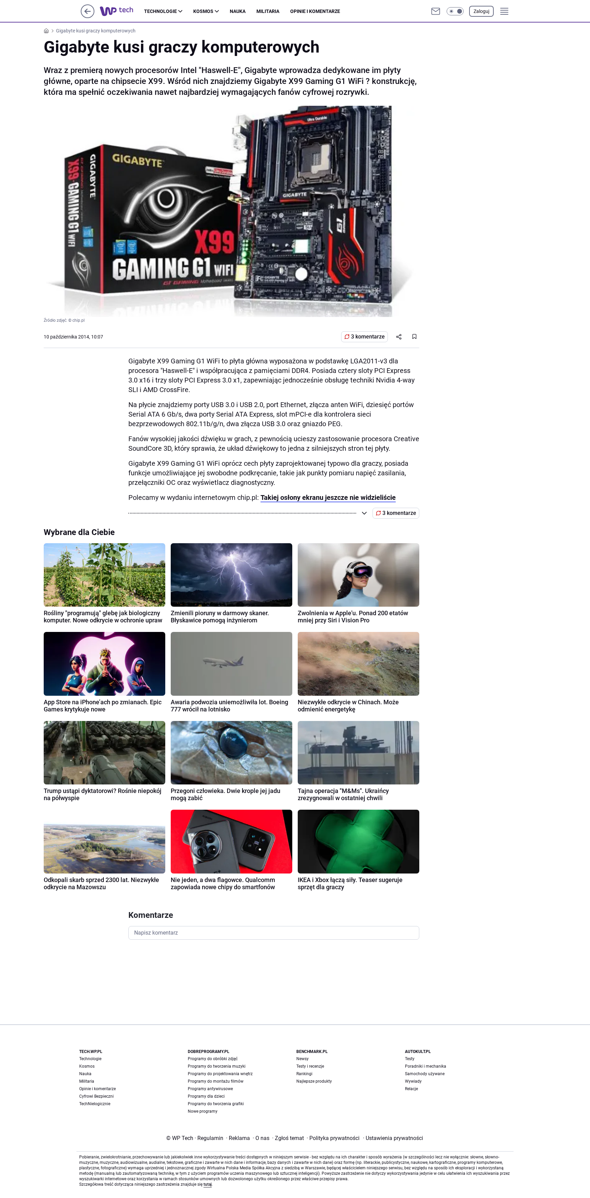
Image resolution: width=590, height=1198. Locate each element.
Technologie (160, 11)
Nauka (237, 11)
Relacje (411, 1088)
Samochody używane (425, 1073)
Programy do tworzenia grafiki (216, 1103)
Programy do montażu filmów (215, 1081)
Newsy (302, 1058)
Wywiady (413, 1081)
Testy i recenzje (310, 1066)
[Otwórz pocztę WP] (435, 11)
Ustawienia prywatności (393, 1138)
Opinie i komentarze (315, 11)
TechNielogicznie (94, 1103)
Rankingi (304, 1073)
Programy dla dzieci (206, 1096)
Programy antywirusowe (210, 1088)
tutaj (207, 1184)
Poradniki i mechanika (425, 1066)
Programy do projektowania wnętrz (220, 1073)
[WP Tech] (122, 11)
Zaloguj (481, 11)
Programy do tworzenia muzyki (216, 1066)
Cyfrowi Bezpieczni (96, 1096)
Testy (410, 1058)
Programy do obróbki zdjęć (213, 1058)
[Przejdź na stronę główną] (88, 16)
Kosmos (203, 11)
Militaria (267, 11)
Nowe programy (202, 1111)
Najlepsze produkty (314, 1081)
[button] (455, 11)
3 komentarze (368, 336)
